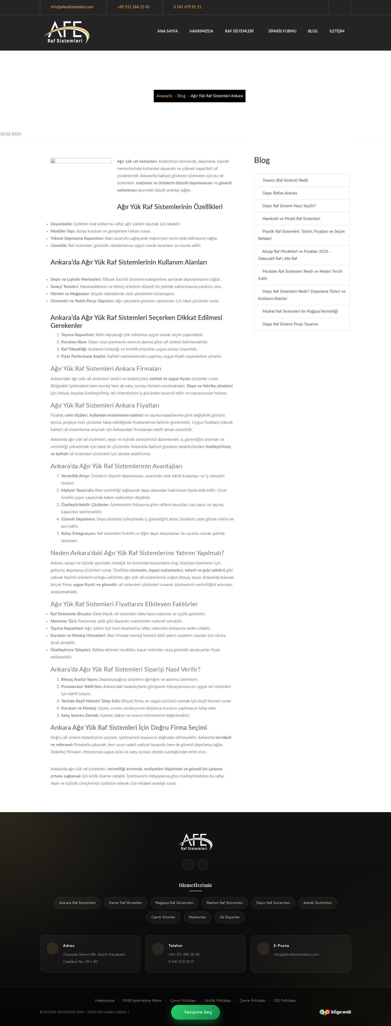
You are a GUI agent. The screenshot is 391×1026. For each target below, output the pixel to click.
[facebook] (188, 864)
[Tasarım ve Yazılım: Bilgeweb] (335, 1012)
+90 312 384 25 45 (133, 7)
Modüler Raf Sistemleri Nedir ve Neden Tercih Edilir (300, 275)
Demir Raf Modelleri (125, 903)
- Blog (180, 96)
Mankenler (197, 917)
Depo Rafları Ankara (279, 193)
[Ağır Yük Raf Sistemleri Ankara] (67, 33)
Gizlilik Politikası (218, 1000)
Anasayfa (164, 96)
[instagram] (202, 864)
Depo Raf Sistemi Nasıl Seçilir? (288, 206)
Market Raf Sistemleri (225, 903)
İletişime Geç (198, 1012)
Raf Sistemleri (239, 31)
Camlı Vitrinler (163, 917)
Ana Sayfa (167, 31)
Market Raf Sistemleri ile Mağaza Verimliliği (299, 311)
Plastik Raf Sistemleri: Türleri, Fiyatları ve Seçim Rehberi (301, 235)
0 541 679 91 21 (187, 7)
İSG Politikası (285, 1000)
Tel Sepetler (230, 917)
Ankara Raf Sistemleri (77, 903)
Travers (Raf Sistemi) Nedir (284, 180)
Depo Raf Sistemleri (273, 903)
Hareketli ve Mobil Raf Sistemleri (290, 219)
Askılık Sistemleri (317, 903)
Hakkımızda (201, 31)
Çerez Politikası (183, 1000)
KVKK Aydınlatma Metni (142, 1000)
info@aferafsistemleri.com (72, 7)
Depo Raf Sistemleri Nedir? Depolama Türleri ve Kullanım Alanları (302, 295)
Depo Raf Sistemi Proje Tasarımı (289, 324)
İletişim (337, 31)
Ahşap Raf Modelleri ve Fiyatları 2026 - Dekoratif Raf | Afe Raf (294, 255)
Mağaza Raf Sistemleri (174, 903)
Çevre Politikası (253, 1000)
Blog (313, 31)
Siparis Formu (282, 31)
